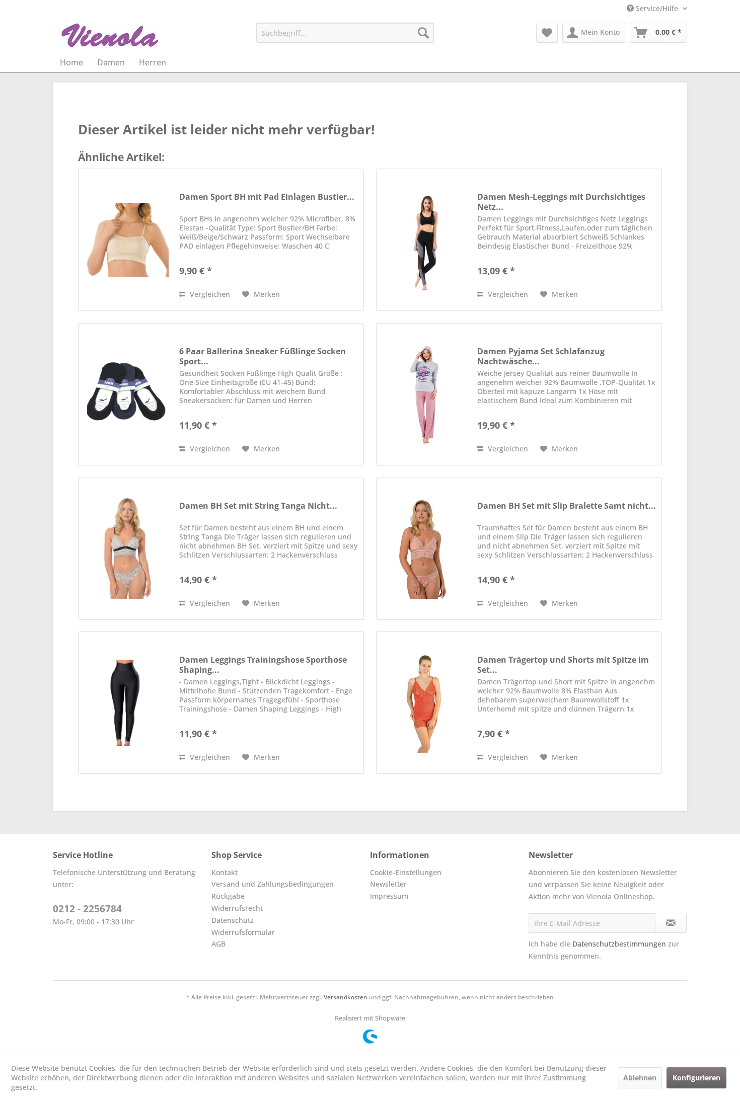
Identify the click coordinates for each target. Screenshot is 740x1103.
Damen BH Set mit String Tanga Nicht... (258, 506)
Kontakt (224, 872)
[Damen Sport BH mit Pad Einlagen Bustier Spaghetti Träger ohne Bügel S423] (126, 239)
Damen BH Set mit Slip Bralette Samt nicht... (566, 506)
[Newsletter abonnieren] (671, 923)
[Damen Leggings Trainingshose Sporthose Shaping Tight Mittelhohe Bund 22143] (126, 702)
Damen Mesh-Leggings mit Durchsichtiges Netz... (561, 202)
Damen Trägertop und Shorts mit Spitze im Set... (563, 665)
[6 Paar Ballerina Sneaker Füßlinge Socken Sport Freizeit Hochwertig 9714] (126, 394)
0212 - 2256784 (87, 908)
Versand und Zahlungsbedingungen (272, 884)
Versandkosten (345, 997)
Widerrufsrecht (237, 908)
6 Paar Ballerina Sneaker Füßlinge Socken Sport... (262, 356)
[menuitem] (345, 33)
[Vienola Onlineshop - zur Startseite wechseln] (109, 35)
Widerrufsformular (243, 932)
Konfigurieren (696, 1077)
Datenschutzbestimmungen (619, 944)
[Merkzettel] (547, 33)
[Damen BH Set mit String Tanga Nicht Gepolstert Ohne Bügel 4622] (126, 548)
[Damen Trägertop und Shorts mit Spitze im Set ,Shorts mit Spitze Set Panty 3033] (424, 702)
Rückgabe (228, 896)
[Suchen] (423, 33)
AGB (218, 944)
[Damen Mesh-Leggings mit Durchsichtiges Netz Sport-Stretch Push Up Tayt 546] (424, 239)
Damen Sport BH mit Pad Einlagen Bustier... (266, 197)
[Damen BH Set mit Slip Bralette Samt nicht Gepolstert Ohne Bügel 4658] (424, 548)
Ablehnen (639, 1077)
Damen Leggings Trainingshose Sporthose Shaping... (263, 665)
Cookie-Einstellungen (405, 872)
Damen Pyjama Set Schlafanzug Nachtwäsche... (541, 356)
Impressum (389, 896)
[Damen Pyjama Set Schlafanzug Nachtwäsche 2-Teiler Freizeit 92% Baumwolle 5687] (424, 394)
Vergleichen (209, 294)
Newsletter (388, 884)
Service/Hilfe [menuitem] (657, 8)
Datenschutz (232, 920)
